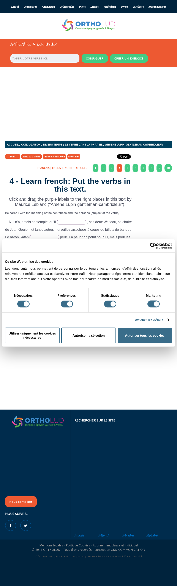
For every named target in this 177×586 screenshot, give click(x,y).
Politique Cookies (78, 545)
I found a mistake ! (54, 156)
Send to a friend (31, 156)
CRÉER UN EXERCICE (129, 58)
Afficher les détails (149, 320)
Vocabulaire (109, 6)
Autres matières (157, 6)
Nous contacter (20, 502)
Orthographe (67, 6)
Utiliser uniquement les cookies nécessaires (32, 335)
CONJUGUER (95, 58)
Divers (124, 6)
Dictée (82, 6)
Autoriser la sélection (89, 335)
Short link (73, 156)
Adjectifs (104, 535)
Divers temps (52, 144)
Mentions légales (51, 545)
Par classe (138, 6)
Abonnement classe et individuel (115, 545)
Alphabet (152, 535)
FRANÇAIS (43, 168)
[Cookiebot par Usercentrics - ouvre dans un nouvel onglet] (153, 246)
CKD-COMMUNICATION (128, 550)
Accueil (15, 6)
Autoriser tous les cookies (144, 335)
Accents (79, 535)
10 (168, 168)
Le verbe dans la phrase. (84, 144)
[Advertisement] (88, 378)
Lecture (94, 6)
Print (13, 156)
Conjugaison (30, 6)
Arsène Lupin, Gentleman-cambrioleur (134, 144)
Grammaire (48, 6)
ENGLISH (57, 168)
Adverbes (128, 535)
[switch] (67, 304)
